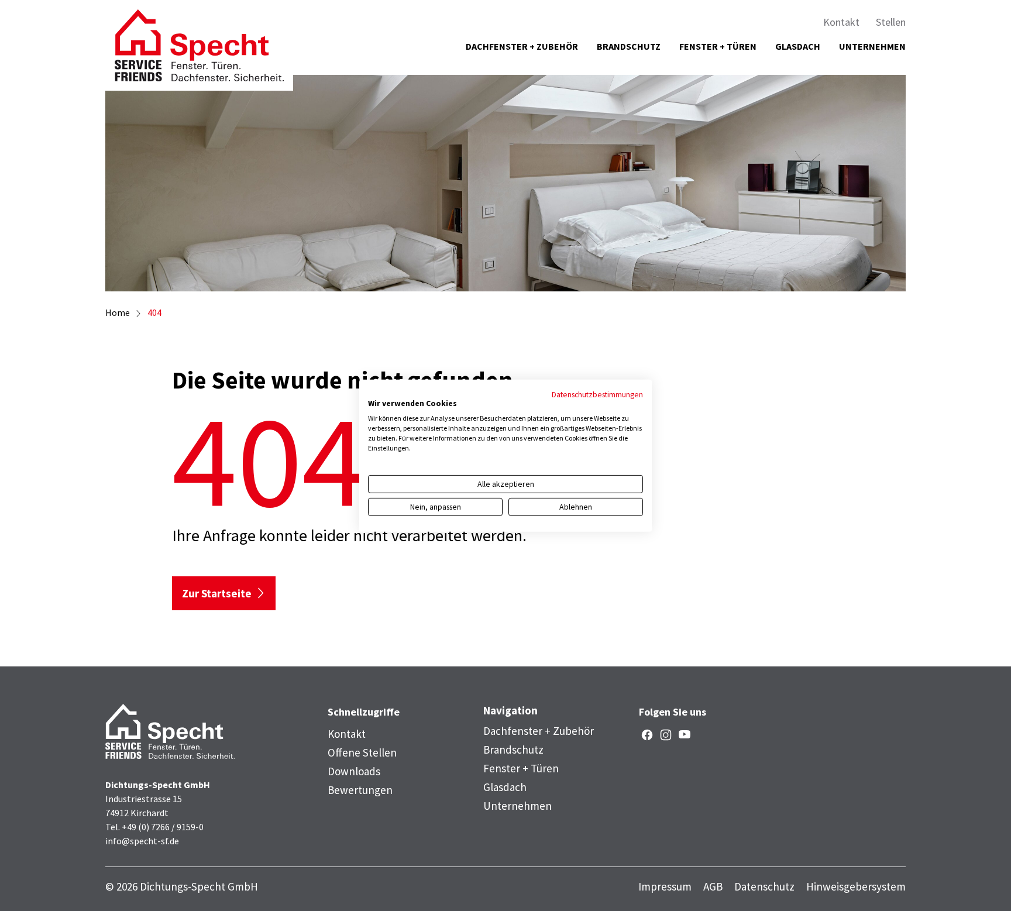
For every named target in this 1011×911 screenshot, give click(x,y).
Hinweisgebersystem (856, 886)
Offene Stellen (362, 752)
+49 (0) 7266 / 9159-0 (163, 827)
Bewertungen (360, 790)
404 (154, 312)
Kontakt (841, 22)
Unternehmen (872, 46)
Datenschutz (764, 886)
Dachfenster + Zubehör (522, 46)
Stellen (891, 22)
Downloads (354, 771)
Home (117, 312)
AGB (713, 886)
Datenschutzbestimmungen (597, 394)
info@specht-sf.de (142, 841)
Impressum (665, 886)
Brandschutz (629, 46)
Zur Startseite (217, 593)
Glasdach (797, 46)
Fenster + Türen (717, 46)
